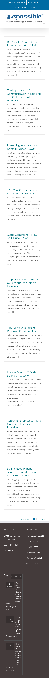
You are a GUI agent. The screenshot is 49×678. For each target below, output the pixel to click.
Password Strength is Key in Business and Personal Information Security (18, 592)
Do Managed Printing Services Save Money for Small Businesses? (22, 472)
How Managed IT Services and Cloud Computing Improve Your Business (18, 654)
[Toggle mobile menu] (44, 24)
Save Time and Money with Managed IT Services (18, 625)
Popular (7, 575)
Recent (14, 576)
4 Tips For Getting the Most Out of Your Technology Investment (23, 283)
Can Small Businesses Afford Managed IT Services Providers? (24, 424)
